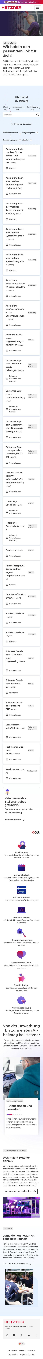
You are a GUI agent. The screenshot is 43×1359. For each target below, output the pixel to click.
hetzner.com (13, 1350)
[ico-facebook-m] (36, 1335)
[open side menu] (37, 7)
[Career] (12, 7)
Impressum (31, 1350)
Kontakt (22, 1350)
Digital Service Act (27, 1355)
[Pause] (36, 1093)
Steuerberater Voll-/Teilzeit (15, 728)
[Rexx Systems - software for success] (36, 832)
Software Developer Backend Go (14, 683)
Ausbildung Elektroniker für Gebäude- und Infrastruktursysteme (15, 156)
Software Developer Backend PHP (14, 706)
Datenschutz (13, 1355)
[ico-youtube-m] (14, 1335)
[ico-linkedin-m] (28, 1335)
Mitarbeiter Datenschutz (15, 526)
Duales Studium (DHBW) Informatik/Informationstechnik (15, 479)
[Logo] (21, 1322)
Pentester (14, 550)
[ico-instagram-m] (7, 1335)
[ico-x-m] (21, 1335)
